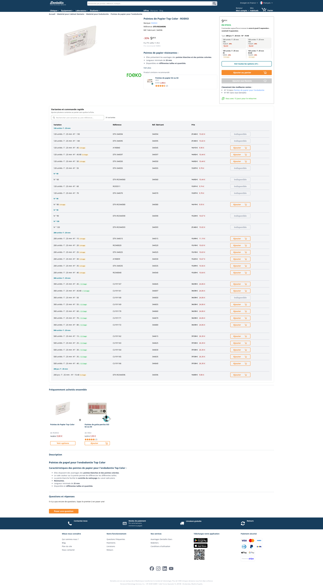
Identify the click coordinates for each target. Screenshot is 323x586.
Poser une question (63, 511)
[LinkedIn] (165, 568)
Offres (146, 10)
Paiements (111, 543)
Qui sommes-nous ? (70, 539)
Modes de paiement (137, 521)
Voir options (63, 443)
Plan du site (67, 546)
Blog (161, 10)
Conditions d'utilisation (160, 546)
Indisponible (240, 134)
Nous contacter (68, 550)
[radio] (234, 43)
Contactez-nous (80, 521)
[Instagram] (158, 568)
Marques (154, 10)
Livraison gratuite (193, 521)
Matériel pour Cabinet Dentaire (70, 14)
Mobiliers (155, 543)
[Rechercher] (215, 3)
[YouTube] (171, 568)
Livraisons (111, 546)
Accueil (52, 14)
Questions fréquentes (116, 539)
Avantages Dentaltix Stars (161, 539)
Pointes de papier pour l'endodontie (126, 14)
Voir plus (147, 68)
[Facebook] (152, 568)
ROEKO (154, 23)
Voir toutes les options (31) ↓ (246, 64)
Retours (250, 521)
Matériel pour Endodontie (97, 14)
